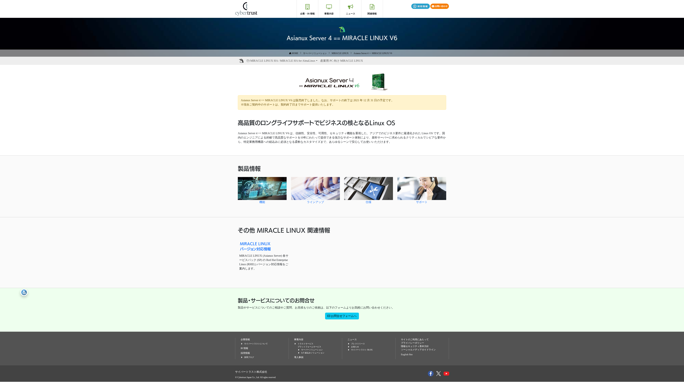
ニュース (350, 13)
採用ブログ (249, 357)
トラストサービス (305, 344)
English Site (407, 354)
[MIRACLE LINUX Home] (241, 61)
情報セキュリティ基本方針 (415, 346)
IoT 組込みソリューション (312, 353)
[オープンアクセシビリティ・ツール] (24, 292)
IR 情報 (244, 348)
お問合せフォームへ (343, 315)
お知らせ (355, 347)
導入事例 (298, 357)
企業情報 (245, 339)
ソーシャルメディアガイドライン (418, 349)
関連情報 (372, 13)
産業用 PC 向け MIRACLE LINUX (341, 60)
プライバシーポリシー (412, 343)
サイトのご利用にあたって (415, 339)
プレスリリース (358, 344)
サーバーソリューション (312, 350)
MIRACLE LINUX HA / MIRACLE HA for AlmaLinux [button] (282, 60)
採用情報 (245, 353)
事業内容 (329, 13)
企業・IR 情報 (307, 13)
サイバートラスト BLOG (362, 350)
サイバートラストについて (256, 344)
